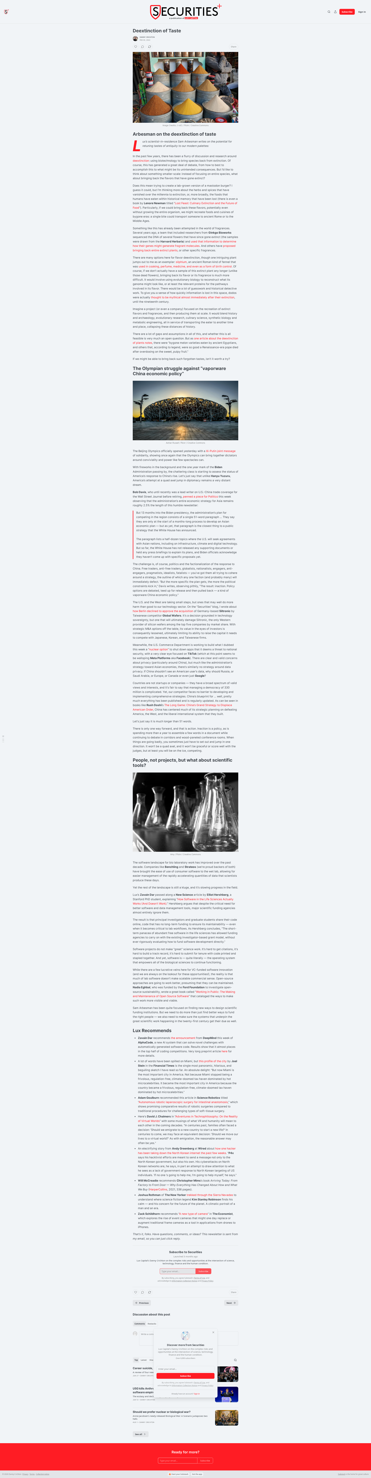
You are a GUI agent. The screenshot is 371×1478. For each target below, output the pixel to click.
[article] (185, 1419)
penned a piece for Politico (200, 496)
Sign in (362, 11)
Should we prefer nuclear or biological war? (162, 1412)
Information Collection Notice (184, 1385)
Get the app (197, 1474)
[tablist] (145, 1324)
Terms (32, 1474)
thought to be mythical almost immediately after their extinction (192, 297)
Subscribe (347, 11)
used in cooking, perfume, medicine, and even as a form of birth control (185, 266)
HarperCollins (158, 1189)
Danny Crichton (147, 37)
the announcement (183, 1038)
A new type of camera (193, 1214)
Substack (341, 1474)
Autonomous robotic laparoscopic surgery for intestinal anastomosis (183, 1102)
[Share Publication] (335, 12)
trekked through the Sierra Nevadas (210, 1195)
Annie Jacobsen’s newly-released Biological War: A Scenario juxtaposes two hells (170, 1417)
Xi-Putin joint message (220, 451)
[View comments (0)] (143, 47)
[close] (213, 1332)
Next (229, 1302)
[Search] (329, 12)
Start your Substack (179, 1474)
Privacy (25, 1474)
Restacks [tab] (152, 1323)
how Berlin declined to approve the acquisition (163, 611)
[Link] (128, 134)
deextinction (141, 160)
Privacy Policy (207, 1385)
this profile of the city (213, 1061)
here (224, 1051)
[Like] (136, 47)
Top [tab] (136, 1360)
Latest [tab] (144, 1360)
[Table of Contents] (3, 739)
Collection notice (42, 1474)
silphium (181, 262)
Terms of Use (199, 1382)
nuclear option (158, 649)
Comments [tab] (139, 1323)
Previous (144, 1302)
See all (138, 1434)
